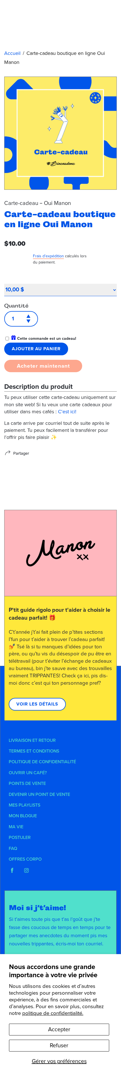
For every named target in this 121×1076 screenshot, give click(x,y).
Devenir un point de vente (39, 794)
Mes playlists (24, 805)
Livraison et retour (32, 740)
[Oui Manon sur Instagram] (26, 870)
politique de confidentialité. (52, 1013)
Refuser (59, 1045)
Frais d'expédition (48, 256)
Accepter (59, 1029)
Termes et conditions (34, 751)
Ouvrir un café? (28, 773)
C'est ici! (68, 411)
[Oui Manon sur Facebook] (12, 870)
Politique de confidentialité (42, 762)
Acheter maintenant (43, 366)
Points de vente (27, 783)
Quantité (16, 305)
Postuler (20, 837)
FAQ (13, 848)
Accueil (12, 53)
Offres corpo (25, 859)
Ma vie (16, 827)
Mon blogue (23, 816)
